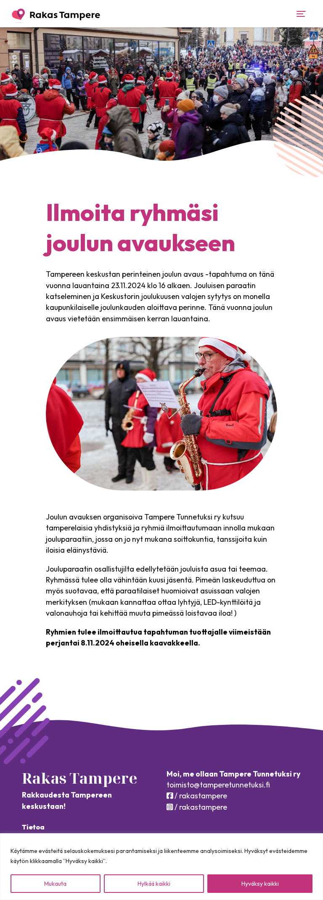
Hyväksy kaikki (260, 883)
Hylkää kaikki (154, 883)
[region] (161, 866)
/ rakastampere (200, 795)
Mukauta (55, 883)
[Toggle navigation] (301, 14)
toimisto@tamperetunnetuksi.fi (218, 785)
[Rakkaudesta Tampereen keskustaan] (56, 15)
